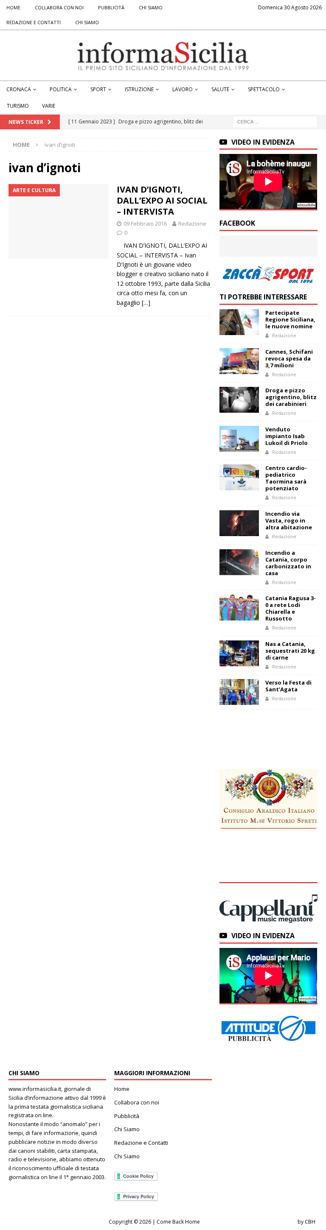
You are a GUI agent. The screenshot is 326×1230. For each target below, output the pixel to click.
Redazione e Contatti (33, 22)
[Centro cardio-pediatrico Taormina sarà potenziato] (239, 477)
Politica (61, 89)
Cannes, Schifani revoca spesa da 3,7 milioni (289, 358)
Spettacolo (264, 89)
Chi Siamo (151, 7)
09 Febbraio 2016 (145, 223)
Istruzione (139, 89)
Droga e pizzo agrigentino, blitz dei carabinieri (291, 397)
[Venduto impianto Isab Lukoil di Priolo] (239, 439)
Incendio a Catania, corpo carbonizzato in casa (288, 563)
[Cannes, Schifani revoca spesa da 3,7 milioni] (239, 361)
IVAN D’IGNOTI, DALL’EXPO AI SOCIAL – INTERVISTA (162, 200)
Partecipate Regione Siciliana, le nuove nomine (290, 319)
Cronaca (18, 89)
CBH (310, 1221)
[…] (146, 303)
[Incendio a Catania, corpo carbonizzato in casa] (239, 562)
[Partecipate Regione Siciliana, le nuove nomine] (239, 322)
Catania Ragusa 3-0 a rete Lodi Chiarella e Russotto (290, 608)
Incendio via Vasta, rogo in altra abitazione (288, 520)
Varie (48, 105)
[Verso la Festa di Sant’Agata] (239, 692)
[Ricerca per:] (275, 121)
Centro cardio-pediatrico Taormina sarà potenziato (286, 478)
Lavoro (182, 89)
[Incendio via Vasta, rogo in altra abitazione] (239, 523)
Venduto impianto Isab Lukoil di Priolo (286, 436)
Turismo (18, 105)
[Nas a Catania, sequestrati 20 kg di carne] (239, 653)
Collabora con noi (59, 7)
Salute (220, 89)
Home (13, 7)
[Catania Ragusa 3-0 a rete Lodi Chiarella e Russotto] (239, 608)
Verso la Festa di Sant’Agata (288, 686)
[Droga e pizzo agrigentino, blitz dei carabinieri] (239, 400)
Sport (98, 89)
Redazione (192, 223)
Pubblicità (111, 7)
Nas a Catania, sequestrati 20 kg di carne (290, 650)
